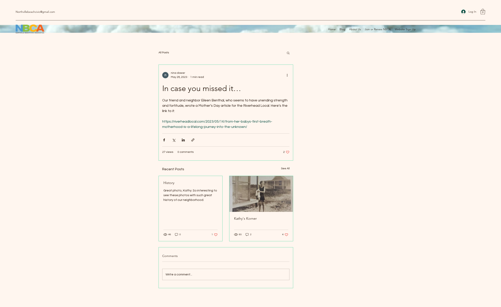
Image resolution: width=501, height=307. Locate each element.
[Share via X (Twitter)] (174, 140)
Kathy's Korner (245, 218)
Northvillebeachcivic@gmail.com (35, 12)
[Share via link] (193, 140)
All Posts (164, 52)
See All (285, 168)
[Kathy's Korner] (261, 194)
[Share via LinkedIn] (183, 140)
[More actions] (287, 75)
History (168, 183)
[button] (482, 12)
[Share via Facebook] (164, 140)
